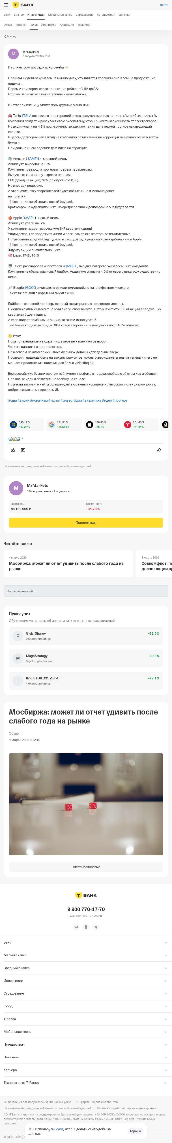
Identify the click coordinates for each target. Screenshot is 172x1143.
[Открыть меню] (6, 5)
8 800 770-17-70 (86, 909)
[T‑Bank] (23, 5)
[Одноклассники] (86, 927)
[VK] (76, 927)
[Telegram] (95, 927)
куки (59, 1129)
